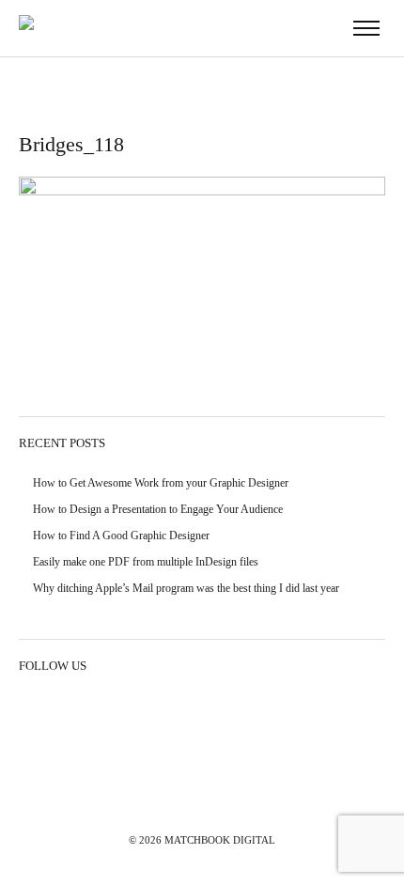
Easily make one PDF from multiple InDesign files (145, 561)
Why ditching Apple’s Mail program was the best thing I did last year (186, 588)
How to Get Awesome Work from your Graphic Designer (160, 482)
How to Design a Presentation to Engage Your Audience (158, 509)
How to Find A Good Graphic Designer (121, 535)
